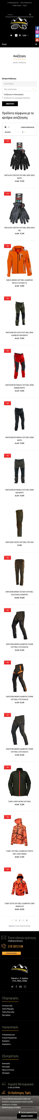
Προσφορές (6, 1073)
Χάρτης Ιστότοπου (8, 1070)
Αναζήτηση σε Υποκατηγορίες (14, 94)
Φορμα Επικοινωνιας (11, 953)
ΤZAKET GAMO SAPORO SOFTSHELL (19, 801)
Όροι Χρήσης (6, 1015)
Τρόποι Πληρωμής (8, 1009)
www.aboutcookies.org (28, 1107)
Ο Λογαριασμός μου (13, 2)
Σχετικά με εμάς (7, 1006)
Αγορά (25, 5)
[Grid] (5, 127)
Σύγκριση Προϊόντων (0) (27, 127)
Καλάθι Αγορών (16, 5)
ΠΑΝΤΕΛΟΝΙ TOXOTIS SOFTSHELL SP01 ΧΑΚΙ (19, 542)
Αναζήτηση (22, 62)
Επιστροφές (6, 1067)
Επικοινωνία (6, 1063)
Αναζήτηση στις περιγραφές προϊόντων (17, 98)
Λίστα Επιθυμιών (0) (26, 2)
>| (26, 920)
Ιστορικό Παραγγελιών (9, 1038)
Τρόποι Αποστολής (8, 1012)
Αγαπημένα (5, 1041)
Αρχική (15, 62)
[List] (8, 127)
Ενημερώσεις (6, 1044)
